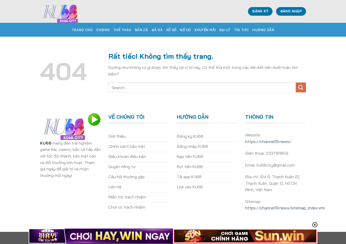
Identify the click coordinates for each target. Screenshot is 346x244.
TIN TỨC (241, 30)
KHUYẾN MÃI (205, 30)
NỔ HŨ (185, 30)
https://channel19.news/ (268, 141)
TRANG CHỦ (82, 30)
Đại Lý (224, 30)
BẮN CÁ (141, 30)
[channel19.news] (65, 11)
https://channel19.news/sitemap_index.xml (285, 207)
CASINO (103, 30)
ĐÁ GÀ (157, 30)
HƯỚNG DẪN (263, 30)
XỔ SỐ (171, 30)
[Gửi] (301, 87)
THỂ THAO (122, 30)
